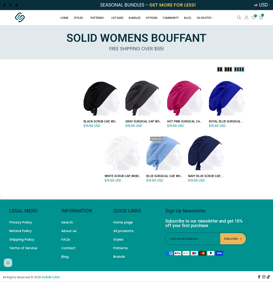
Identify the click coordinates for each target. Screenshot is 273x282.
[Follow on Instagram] (10, 5)
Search (67, 222)
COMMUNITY (171, 18)
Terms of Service (23, 248)
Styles (118, 239)
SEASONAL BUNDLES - (148, 5)
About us (69, 231)
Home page (123, 222)
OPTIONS (151, 18)
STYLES (78, 18)
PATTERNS (96, 18)
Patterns (120, 248)
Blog (65, 256)
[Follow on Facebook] (4, 5)
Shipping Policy (21, 239)
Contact (68, 248)
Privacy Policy (20, 222)
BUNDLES (134, 18)
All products (123, 231)
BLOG (187, 18)
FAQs (65, 239)
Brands (119, 256)
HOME (64, 18)
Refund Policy (20, 231)
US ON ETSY (204, 18)
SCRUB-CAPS (51, 277)
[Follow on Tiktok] (16, 5)
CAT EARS (117, 18)
